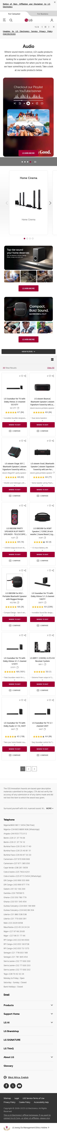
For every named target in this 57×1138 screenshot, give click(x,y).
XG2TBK (13, 602)
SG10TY (13, 408)
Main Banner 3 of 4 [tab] (27, 161)
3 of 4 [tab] (30, 238)
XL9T (13, 538)
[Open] (14, 420)
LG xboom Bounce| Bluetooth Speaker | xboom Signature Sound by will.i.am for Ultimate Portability (42, 403)
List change (52, 359)
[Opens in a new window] (6, 1085)
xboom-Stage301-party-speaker (14, 473)
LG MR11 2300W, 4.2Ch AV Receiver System (42, 659)
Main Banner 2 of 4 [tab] (25, 161)
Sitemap (7, 1098)
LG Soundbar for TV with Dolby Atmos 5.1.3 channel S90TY (42, 596)
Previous (42, 27)
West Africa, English (18, 1077)
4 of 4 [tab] (32, 238)
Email (6, 994)
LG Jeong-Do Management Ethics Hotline (29, 1127)
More (49, 808)
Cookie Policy (24, 1102)
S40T (41, 729)
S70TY (13, 667)
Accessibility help (41, 1102)
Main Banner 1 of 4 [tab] (22, 161)
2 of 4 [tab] (27, 238)
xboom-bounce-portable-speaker (42, 408)
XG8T (41, 538)
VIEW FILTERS (27, 351)
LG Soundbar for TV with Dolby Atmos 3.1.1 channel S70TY (14, 661)
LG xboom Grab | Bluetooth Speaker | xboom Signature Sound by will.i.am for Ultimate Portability (42, 468)
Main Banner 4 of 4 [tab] (30, 161)
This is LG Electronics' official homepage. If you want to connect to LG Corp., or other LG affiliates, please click (27, 1116)
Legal (16, 1098)
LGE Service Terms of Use (33, 1098)
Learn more (28, 153)
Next (48, 27)
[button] (15, 430)
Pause (45, 27)
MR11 (41, 664)
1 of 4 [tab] (24, 238)
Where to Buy (15, 425)
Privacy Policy (9, 1102)
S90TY (40, 602)
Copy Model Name (18, 408)
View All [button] (50, 367)
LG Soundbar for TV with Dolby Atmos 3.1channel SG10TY (14, 401)
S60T (13, 729)
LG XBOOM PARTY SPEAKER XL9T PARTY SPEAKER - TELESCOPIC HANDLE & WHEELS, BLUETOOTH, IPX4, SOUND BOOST (15, 536)
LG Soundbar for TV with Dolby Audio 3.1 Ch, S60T (15, 724)
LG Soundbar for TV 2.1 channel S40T (42, 724)
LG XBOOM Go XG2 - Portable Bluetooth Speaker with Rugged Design (15, 596)
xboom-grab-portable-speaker (41, 473)
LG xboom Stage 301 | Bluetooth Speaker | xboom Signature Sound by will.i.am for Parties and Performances (14, 469)
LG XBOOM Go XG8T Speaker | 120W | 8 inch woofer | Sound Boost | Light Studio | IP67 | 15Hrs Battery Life (42, 534)
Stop (35, 162)
